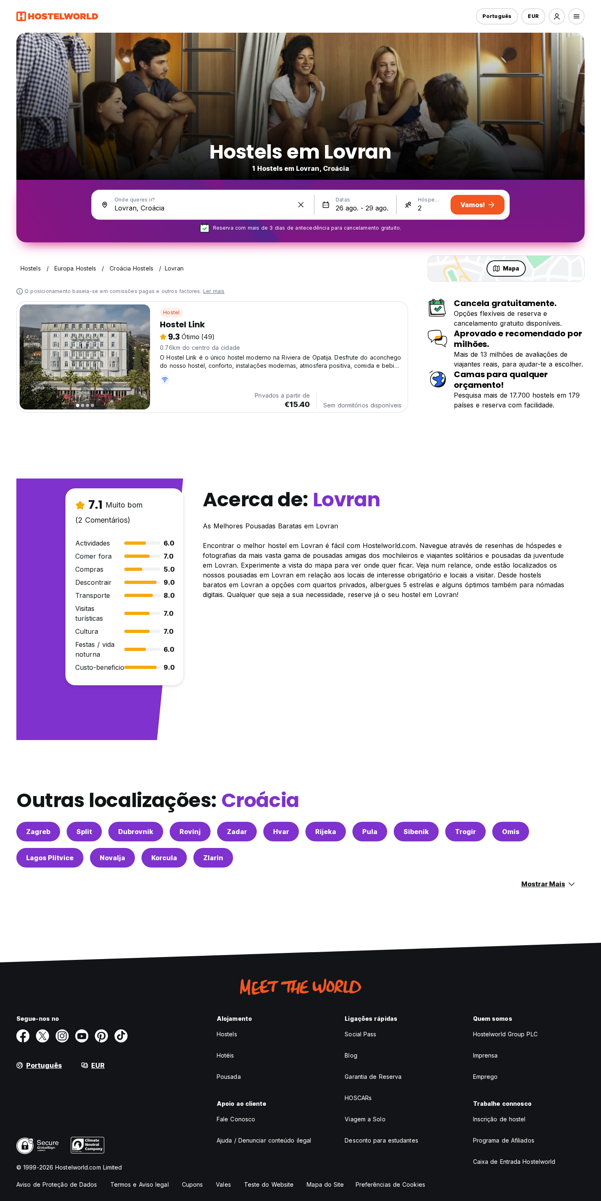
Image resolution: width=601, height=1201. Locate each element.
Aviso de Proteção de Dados (56, 1184)
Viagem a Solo (365, 1119)
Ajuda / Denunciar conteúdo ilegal (264, 1140)
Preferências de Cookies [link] (390, 1184)
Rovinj (190, 832)
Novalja (112, 858)
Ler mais (214, 291)
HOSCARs (358, 1097)
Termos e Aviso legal (139, 1184)
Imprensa (485, 1055)
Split (84, 832)
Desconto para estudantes (381, 1140)
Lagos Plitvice (50, 858)
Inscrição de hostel (499, 1119)
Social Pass (360, 1034)
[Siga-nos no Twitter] (42, 1035)
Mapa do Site (325, 1184)
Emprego (485, 1076)
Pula (369, 832)
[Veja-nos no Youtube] (81, 1035)
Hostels (227, 1034)
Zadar (237, 832)
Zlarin (213, 858)
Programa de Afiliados (503, 1140)
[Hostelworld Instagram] (62, 1035)
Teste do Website (269, 1184)
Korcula (164, 858)
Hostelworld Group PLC (505, 1034)
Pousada (229, 1076)
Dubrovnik (135, 832)
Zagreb (38, 832)
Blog (351, 1055)
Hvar (281, 832)
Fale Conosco (236, 1119)
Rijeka (325, 832)
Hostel (171, 312)
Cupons (192, 1184)
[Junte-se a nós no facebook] (22, 1035)
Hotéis (225, 1055)
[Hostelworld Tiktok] (121, 1035)
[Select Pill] (557, 16)
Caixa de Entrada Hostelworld (514, 1161)
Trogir (465, 832)
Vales (223, 1184)
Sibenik (416, 832)
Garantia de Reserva (373, 1076)
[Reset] (301, 205)
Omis (510, 832)
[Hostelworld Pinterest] (101, 1035)
